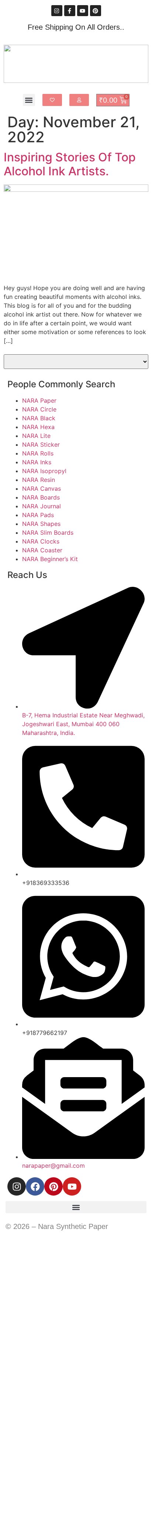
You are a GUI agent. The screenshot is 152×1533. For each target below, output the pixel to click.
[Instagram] (56, 10)
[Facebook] (35, 1186)
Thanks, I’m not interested (76, 1523)
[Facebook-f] (69, 10)
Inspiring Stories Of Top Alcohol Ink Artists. (70, 164)
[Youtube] (82, 10)
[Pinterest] (95, 10)
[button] (29, 100)
